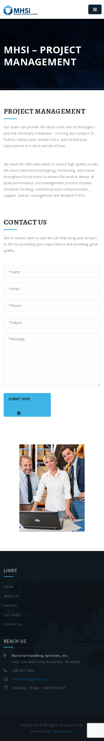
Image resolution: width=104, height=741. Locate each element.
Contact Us (13, 624)
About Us (11, 596)
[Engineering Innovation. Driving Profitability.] (28, 14)
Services (10, 605)
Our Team (12, 614)
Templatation (62, 731)
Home (9, 586)
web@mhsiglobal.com (31, 679)
